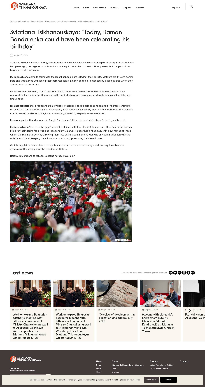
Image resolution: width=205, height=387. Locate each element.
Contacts (139, 7)
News (76, 7)
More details (151, 380)
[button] (190, 311)
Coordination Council (159, 369)
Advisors (115, 372)
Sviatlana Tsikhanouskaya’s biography (128, 365)
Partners (114, 7)
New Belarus (99, 7)
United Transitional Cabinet (161, 365)
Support (127, 7)
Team (114, 369)
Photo (98, 369)
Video (98, 372)
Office (86, 7)
